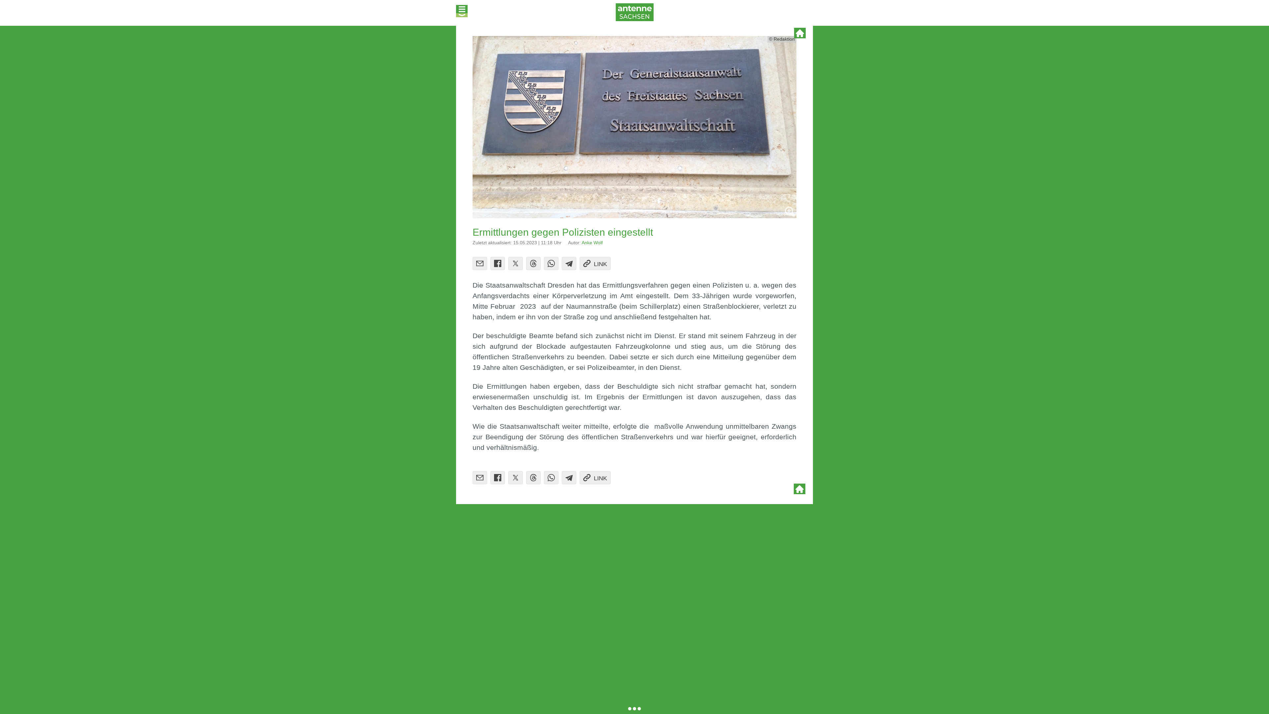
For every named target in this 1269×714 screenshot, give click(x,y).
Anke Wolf (592, 242)
